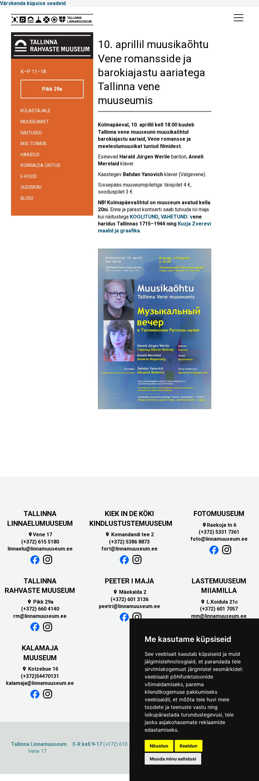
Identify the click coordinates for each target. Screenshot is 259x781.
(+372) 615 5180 (40, 542)
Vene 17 (40, 535)
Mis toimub (33, 143)
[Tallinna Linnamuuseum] (52, 19)
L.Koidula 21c (219, 602)
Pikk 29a (52, 89)
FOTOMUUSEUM (219, 514)
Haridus (30, 154)
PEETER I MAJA (129, 581)
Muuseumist (35, 122)
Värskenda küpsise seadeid (33, 3)
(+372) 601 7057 (219, 609)
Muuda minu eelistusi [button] (173, 758)
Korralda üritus (40, 165)
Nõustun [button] (159, 745)
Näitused (31, 133)
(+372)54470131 (40, 676)
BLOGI (27, 198)
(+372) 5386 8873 (129, 542)
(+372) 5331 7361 (219, 532)
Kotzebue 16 (40, 669)
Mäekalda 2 (129, 592)
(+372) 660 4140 (40, 609)
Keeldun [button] (188, 745)
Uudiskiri (31, 187)
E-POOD (29, 176)
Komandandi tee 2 (129, 535)
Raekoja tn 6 (219, 525)
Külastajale (36, 111)
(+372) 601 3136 (129, 599)
